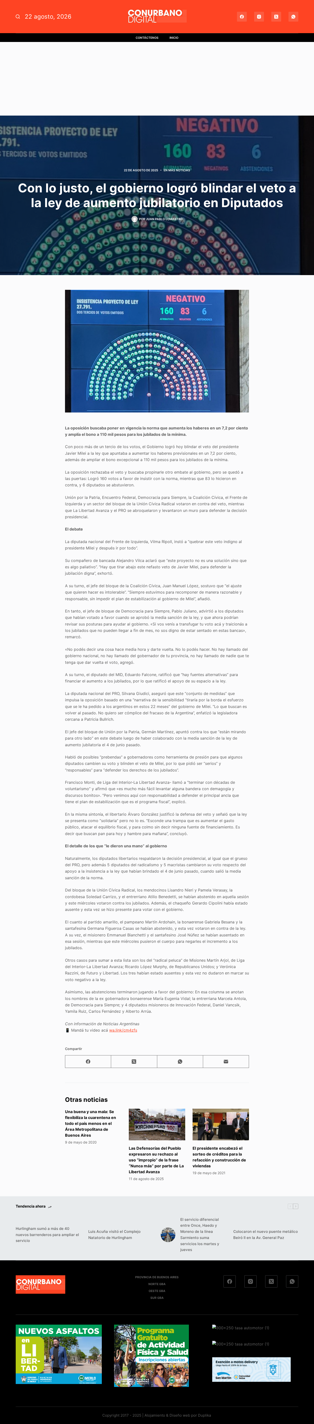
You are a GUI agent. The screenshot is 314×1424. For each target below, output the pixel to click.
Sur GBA (157, 1298)
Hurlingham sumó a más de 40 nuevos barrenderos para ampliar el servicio (47, 1234)
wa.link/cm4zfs (123, 1030)
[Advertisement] (157, 78)
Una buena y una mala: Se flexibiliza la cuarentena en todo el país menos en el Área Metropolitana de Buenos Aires (90, 1123)
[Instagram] (259, 17)
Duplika (204, 1415)
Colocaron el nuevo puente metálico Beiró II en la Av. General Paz (265, 1234)
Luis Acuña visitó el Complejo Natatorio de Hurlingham (114, 1234)
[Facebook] (242, 17)
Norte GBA (157, 1284)
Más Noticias (179, 170)
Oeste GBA (157, 1291)
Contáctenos (147, 38)
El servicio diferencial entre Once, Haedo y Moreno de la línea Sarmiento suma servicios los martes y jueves (199, 1234)
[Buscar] (18, 16)
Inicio (174, 38)
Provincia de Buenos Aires (157, 1277)
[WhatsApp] (293, 17)
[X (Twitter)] (276, 17)
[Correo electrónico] (226, 1061)
